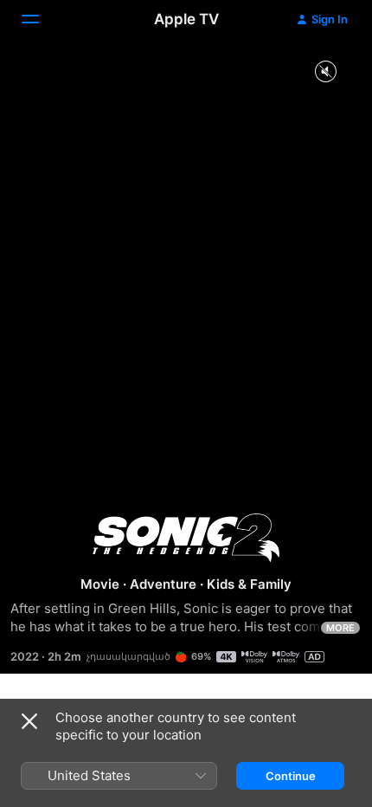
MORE (340, 628)
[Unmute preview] (325, 72)
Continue (291, 776)
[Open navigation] (41, 19)
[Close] (29, 721)
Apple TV (186, 19)
